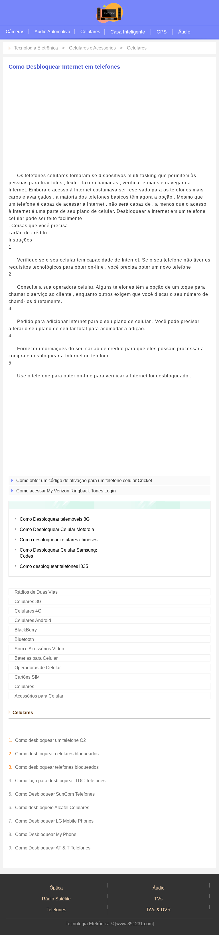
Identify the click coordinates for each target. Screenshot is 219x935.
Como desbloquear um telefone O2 (50, 740)
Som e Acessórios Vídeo (39, 648)
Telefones (56, 909)
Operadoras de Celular (38, 667)
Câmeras (15, 31)
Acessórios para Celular (39, 696)
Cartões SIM (27, 677)
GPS (162, 32)
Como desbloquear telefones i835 (54, 566)
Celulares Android (33, 620)
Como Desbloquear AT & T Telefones (52, 847)
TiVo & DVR (158, 909)
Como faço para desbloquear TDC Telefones (60, 780)
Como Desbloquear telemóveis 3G (55, 519)
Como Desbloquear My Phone (45, 834)
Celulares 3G (28, 601)
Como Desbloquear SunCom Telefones (55, 794)
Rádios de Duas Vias (36, 592)
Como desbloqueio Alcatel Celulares (52, 807)
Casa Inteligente (127, 32)
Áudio (184, 32)
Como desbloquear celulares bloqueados (57, 753)
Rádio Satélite (56, 898)
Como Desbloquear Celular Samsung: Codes (58, 553)
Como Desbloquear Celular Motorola (57, 529)
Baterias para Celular (36, 658)
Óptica (56, 888)
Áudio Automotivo (52, 31)
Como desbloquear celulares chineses (59, 539)
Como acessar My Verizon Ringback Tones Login (66, 490)
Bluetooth (24, 639)
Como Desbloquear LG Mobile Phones (54, 821)
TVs (158, 898)
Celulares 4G (28, 611)
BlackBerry (26, 629)
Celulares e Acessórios (92, 47)
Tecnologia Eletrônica (36, 47)
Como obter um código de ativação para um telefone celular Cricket (84, 480)
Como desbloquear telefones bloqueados (57, 767)
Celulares (90, 31)
